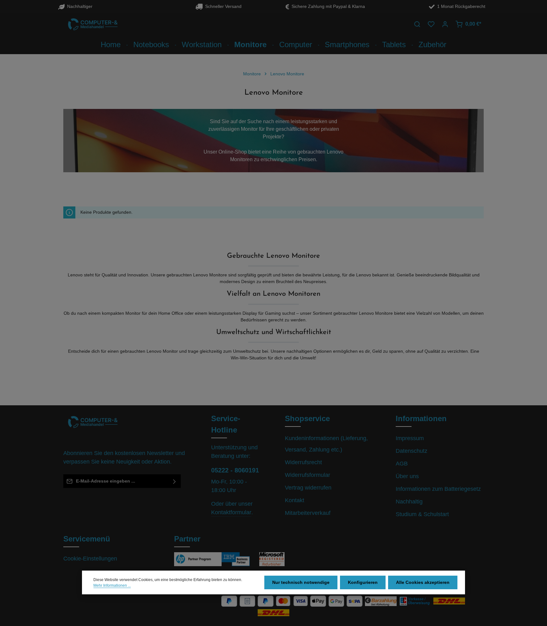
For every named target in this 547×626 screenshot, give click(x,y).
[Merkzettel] (431, 24)
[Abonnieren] (174, 481)
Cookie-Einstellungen (90, 558)
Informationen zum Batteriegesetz (438, 489)
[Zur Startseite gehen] (93, 24)
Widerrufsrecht (303, 462)
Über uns (407, 476)
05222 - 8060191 (235, 470)
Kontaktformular (231, 512)
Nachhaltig (409, 501)
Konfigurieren (363, 582)
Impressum (410, 438)
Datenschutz (411, 451)
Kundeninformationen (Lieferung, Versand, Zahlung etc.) (326, 444)
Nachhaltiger (78, 6)
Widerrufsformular (307, 475)
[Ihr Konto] (445, 24)
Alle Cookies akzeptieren (423, 582)
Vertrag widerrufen (308, 487)
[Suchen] (417, 24)
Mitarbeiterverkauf (307, 513)
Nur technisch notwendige (301, 582)
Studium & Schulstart (422, 514)
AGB (402, 463)
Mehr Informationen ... (112, 585)
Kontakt (294, 500)
